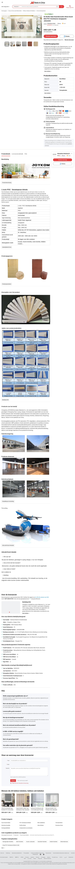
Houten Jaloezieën (30, 841)
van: (9, 760)
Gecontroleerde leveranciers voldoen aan (61, 853)
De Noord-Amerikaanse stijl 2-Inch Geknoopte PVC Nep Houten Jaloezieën (37, 810)
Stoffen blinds (22, 825)
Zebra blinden (41, 825)
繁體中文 (17, 857)
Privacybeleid (26, 853)
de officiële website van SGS (42, 597)
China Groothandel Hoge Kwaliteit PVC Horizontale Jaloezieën (7, 810)
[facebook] (40, 854)
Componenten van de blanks (25, 828)
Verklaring (8, 853)
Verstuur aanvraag (51, 36)
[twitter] (43, 854)
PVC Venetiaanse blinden (25, 822)
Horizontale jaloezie (41, 10)
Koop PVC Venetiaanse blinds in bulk (11, 845)
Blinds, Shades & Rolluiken (29, 10)
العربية (65, 857)
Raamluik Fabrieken (42, 841)
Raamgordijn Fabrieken (8, 841)
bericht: (8, 768)
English (6, 857)
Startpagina (4, 10)
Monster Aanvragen (69, 39)
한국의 (61, 857)
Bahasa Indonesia (47, 858)
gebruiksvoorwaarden (62, 864)
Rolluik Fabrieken (53, 841)
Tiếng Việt (40, 858)
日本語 (22, 857)
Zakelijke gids (35, 854)
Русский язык (55, 857)
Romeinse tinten (59, 825)
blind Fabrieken (19, 841)
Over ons (2, 853)
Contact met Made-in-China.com (37, 853)
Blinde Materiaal (64, 841)
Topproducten (48, 853)
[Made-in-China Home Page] (37, 2)
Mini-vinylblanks (41, 822)
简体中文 (11, 857)
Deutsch (37, 857)
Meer (2, 848)
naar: (8, 764)
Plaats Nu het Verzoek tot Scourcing (19, 783)
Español (32, 857)
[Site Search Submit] (61, 6)
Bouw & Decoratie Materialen (15, 10)
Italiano (48, 857)
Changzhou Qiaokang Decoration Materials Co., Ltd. (51, 23)
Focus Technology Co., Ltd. (35, 861)
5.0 (59, 155)
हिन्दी (25, 858)
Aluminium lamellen (5, 825)
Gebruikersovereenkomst (17, 853)
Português (43, 857)
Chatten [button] (68, 36)
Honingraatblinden (5, 828)
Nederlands (71, 857)
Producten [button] (16, 6)
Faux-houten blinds (5, 822)
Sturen (13, 780)
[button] (2, 2)
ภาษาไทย (29, 858)
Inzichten (73, 853)
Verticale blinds (59, 822)
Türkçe (34, 858)
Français (27, 857)
